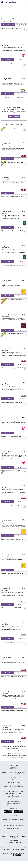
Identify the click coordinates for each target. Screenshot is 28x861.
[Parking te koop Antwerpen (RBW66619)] (14, 374)
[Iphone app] (18, 811)
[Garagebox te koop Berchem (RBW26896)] (14, 237)
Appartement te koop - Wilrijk (19, 746)
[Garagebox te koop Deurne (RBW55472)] (14, 648)
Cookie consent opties (18, 849)
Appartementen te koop (17, 818)
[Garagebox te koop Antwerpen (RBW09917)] (14, 443)
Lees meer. (21, 853)
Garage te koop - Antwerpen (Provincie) (14, 750)
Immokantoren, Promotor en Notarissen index (14, 837)
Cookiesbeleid (8, 849)
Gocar (10, 772)
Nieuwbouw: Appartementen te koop (13, 830)
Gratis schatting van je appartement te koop (13, 796)
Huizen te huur (7, 824)
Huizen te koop (7, 818)
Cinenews (6, 773)
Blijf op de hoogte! (14, 116)
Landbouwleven (21, 772)
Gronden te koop (7, 819)
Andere (13, 788)
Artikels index (14, 840)
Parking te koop (6, 143)
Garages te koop (13, 820)
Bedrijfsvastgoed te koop (17, 819)
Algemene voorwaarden (12, 847)
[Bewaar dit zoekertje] (24, 29)
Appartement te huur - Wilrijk (13, 753)
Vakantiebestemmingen (14, 842)
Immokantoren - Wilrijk (18, 757)
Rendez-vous (20, 773)
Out (10, 773)
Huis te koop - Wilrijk (6, 746)
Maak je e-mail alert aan (13, 833)
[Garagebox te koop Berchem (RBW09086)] (14, 271)
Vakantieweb (5, 772)
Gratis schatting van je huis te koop (13, 793)
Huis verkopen (9, 785)
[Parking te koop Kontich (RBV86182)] (14, 614)
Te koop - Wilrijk (22, 755)
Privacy (3, 847)
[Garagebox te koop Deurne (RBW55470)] (14, 683)
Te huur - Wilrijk (7, 757)
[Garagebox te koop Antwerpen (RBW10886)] (14, 408)
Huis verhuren (17, 785)
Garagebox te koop (6, 44)
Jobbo (14, 773)
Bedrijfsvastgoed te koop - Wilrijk (14, 748)
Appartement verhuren (19, 786)
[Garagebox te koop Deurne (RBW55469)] (14, 717)
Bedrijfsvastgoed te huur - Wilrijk (9, 755)
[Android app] (8, 811)
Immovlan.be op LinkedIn (14, 805)
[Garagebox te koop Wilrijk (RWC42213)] (14, 69)
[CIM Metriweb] (17, 855)
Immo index (14, 815)
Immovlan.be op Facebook (14, 803)
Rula (15, 772)
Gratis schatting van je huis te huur (13, 795)
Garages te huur (19, 825)
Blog (13, 779)
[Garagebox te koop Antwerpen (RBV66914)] (14, 511)
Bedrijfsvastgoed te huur (9, 825)
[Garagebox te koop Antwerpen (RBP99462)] (14, 545)
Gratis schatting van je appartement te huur (13, 797)
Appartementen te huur (17, 824)
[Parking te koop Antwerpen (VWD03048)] (14, 580)
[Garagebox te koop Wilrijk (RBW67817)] (14, 35)
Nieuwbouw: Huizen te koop (13, 828)
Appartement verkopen (8, 786)
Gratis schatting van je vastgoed (14, 791)
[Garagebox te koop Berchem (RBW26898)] (14, 203)
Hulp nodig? (23, 847)
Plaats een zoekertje (14, 782)
